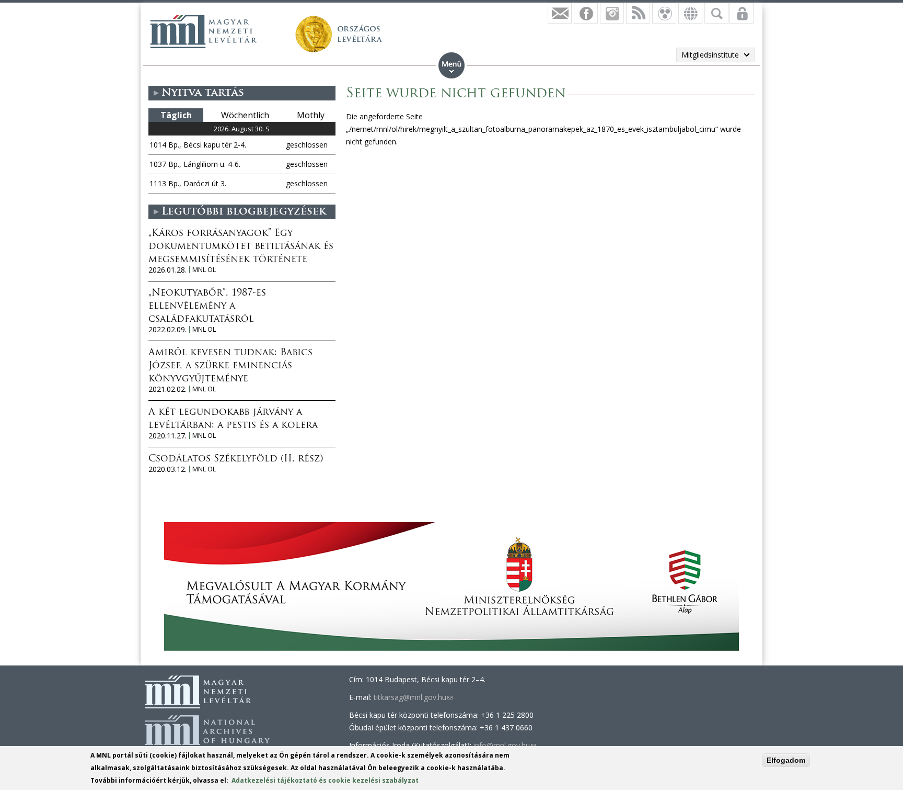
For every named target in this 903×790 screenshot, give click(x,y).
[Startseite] (203, 31)
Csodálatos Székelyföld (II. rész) (235, 459)
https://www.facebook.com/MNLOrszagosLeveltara (586, 13)
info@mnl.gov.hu (504, 745)
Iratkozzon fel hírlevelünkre (560, 13)
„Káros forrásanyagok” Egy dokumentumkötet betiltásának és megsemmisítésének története (240, 247)
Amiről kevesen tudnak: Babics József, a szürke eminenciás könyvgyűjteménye (230, 366)
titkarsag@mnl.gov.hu (413, 697)
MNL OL (204, 269)
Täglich (176, 115)
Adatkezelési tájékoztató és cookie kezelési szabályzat (325, 780)
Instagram (612, 13)
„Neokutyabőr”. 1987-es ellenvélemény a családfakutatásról (207, 306)
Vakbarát (664, 13)
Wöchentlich (245, 115)
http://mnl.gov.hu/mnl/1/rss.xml (638, 13)
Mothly (311, 115)
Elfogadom (786, 760)
